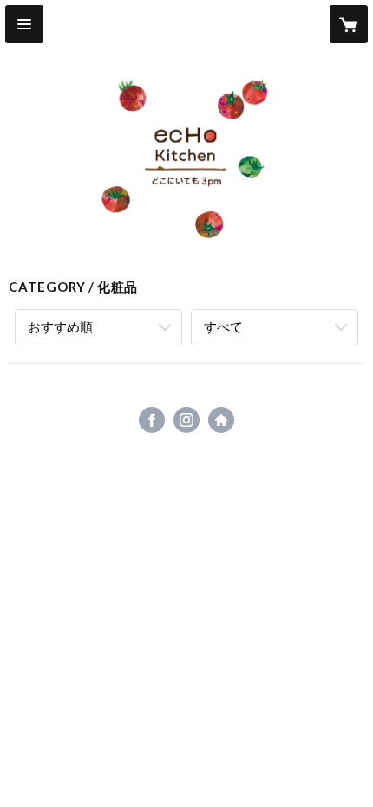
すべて (223, 326)
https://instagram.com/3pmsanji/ (186, 420)
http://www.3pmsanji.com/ (221, 420)
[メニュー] (24, 24)
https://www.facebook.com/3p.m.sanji (152, 420)
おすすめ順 (60, 326)
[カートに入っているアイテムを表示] (349, 24)
